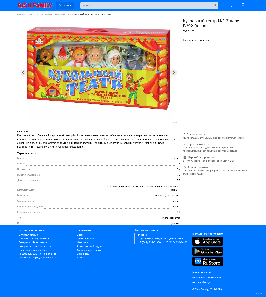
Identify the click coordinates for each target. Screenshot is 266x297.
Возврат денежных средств (35, 246)
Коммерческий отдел (89, 246)
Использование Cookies (33, 249)
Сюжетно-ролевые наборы (40, 14)
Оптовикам (83, 253)
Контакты (82, 257)
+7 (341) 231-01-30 (149, 242)
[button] (230, 5)
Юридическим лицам (89, 249)
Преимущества (85, 238)
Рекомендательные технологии (37, 253)
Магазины (82, 242)
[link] (35, 5)
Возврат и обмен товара (33, 242)
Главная (21, 14)
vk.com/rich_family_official (207, 277)
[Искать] (215, 5)
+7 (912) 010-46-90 (176, 242)
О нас (80, 234)
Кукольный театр (63, 14)
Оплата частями (28, 234)
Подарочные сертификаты (34, 238)
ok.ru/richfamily (201, 282)
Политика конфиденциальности (37, 257)
